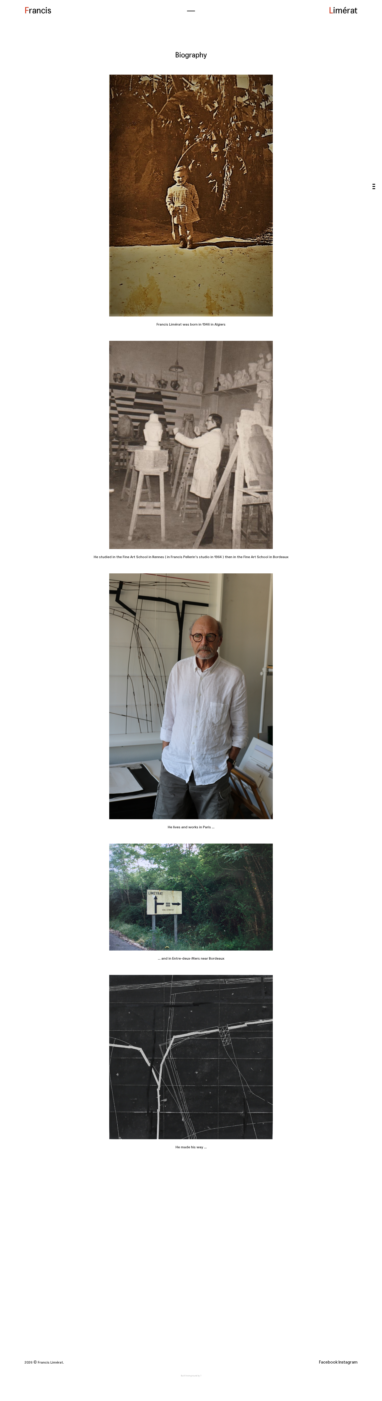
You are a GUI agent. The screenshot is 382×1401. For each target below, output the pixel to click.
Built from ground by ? (191, 1376)
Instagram (347, 1362)
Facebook (328, 1362)
